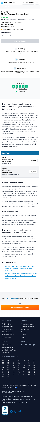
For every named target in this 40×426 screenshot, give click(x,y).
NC (34, 367)
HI (23, 363)
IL (2, 365)
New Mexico (6, 7)
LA (24, 365)
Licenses (24, 385)
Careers (23, 334)
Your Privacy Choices (8, 387)
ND (3, 370)
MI (8, 367)
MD (34, 365)
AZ (19, 361)
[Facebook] (22, 345)
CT (34, 361)
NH (13, 370)
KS (13, 365)
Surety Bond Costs (7, 329)
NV (29, 370)
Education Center (7, 332)
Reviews (23, 332)
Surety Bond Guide (7, 326)
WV (3, 376)
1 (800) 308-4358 (11, 299)
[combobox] (20, 36)
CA (24, 361)
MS (24, 367)
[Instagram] (26, 345)
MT (29, 367)
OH (3, 372)
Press (22, 337)
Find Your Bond (6, 324)
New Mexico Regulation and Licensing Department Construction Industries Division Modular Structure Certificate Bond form (19, 269)
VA (19, 374)
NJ (18, 370)
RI (23, 372)
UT (13, 374)
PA (19, 372)
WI (34, 374)
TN (3, 374)
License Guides (6, 337)
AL (8, 361)
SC (29, 372)
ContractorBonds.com (27, 326)
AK (3, 361)
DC (3, 363)
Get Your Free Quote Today (20, 307)
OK (8, 372)
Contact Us (5, 352)
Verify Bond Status (7, 347)
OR (13, 372)
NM (24, 370)
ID (34, 363)
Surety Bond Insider (8, 334)
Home (4, 385)
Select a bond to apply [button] (20, 41)
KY (18, 365)
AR (13, 361)
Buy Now (33, 160)
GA (19, 363)
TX (8, 374)
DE (8, 363)
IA (28, 363)
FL (13, 363)
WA (29, 374)
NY (34, 370)
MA (29, 365)
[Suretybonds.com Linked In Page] (34, 345)
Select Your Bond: (6, 32)
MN (14, 367)
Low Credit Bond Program (9, 350)
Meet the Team (25, 329)
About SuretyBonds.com (28, 324)
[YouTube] (30, 345)
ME (3, 367)
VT (24, 374)
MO (19, 367)
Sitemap (9, 385)
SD (34, 372)
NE (8, 370)
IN (8, 365)
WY (8, 376)
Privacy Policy (32, 385)
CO (29, 361)
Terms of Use (17, 385)
